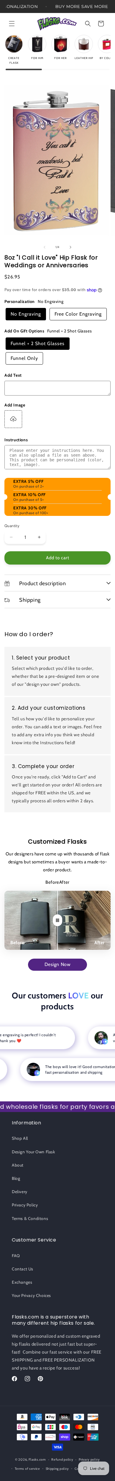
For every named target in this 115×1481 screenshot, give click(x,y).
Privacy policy (89, 1459)
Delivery (19, 1191)
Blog (16, 1178)
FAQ (16, 1255)
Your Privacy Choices (31, 1295)
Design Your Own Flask (33, 1151)
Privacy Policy (25, 1205)
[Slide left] (44, 247)
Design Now (58, 964)
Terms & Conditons (30, 1218)
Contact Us (22, 1269)
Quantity (11, 525)
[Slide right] (70, 247)
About (18, 1165)
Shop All (20, 1138)
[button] (11, 23)
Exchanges (22, 1282)
